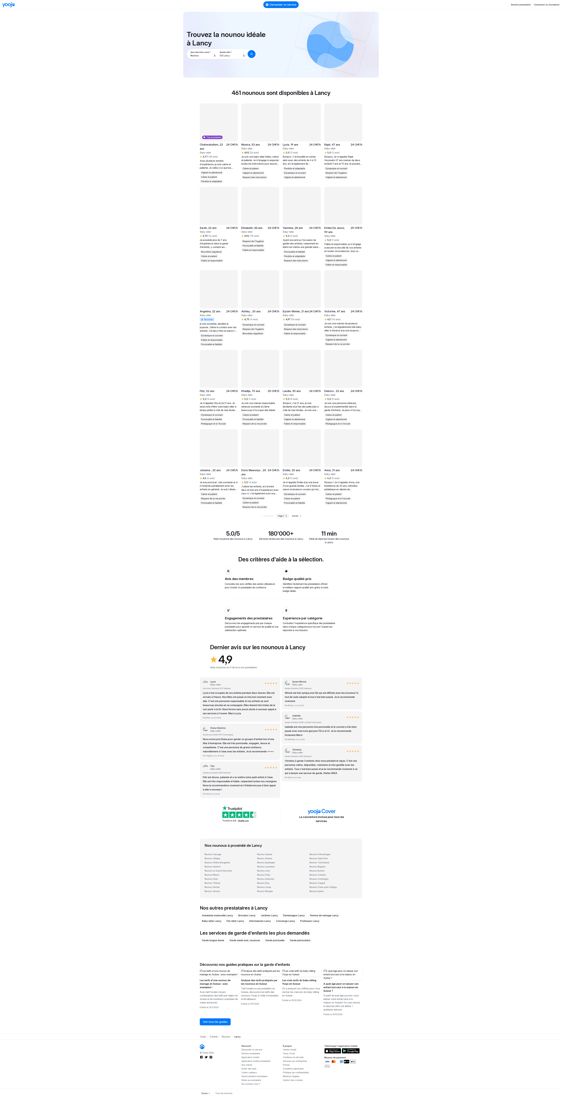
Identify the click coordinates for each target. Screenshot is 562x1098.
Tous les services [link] (223, 1093)
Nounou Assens (264, 858)
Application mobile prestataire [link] (255, 1061)
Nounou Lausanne (266, 866)
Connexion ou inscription (547, 4)
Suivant (295, 516)
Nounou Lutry (263, 870)
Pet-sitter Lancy (235, 921)
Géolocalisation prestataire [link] (254, 1076)
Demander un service (283, 4)
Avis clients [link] (246, 1065)
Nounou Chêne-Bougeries (217, 862)
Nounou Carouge (213, 854)
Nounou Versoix (212, 891)
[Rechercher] (251, 54)
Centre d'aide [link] (289, 1049)
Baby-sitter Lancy (211, 921)
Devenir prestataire (521, 4)
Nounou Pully (263, 875)
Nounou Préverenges (320, 854)
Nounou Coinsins (318, 875)
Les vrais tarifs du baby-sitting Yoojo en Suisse (299, 982)
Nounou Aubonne (265, 879)
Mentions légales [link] (291, 1076)
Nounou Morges (265, 891)
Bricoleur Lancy (247, 915)
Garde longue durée (213, 940)
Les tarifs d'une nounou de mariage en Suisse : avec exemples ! (215, 984)
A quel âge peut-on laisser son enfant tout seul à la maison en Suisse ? (341, 987)
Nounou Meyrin (212, 875)
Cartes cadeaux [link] (249, 1072)
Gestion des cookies (293, 1080)
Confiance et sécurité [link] (293, 1057)
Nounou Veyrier (264, 854)
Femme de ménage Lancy (324, 915)
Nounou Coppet (317, 883)
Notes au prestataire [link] (251, 1080)
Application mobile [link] (250, 1057)
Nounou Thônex (212, 883)
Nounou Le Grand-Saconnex (218, 870)
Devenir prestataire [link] (250, 1053)
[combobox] (203, 54)
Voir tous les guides (215, 1021)
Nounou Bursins (317, 870)
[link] (343, 227)
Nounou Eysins (317, 891)
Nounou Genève (213, 866)
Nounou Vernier (212, 887)
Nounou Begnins (317, 866)
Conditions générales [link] (293, 1068)
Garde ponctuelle (275, 940)
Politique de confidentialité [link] (296, 1072)
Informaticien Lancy (260, 921)
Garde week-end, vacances (244, 940)
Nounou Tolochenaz (319, 862)
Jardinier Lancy (269, 915)
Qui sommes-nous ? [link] (250, 1084)
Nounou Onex (211, 879)
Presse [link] (286, 1065)
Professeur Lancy (309, 921)
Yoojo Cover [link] (289, 1053)
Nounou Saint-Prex (319, 858)
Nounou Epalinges (266, 862)
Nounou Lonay (264, 887)
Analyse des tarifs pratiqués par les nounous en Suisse (259, 982)
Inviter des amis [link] (248, 1068)
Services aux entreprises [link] (295, 1061)
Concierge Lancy (285, 921)
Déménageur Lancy (294, 915)
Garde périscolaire (300, 940)
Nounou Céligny (212, 858)
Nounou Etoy (263, 883)
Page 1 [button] (281, 516)
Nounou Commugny (319, 879)
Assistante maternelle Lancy (217, 915)
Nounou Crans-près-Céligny (323, 887)
